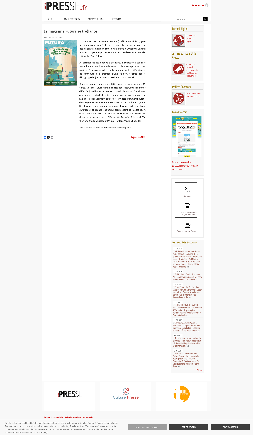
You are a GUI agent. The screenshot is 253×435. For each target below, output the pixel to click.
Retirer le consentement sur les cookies (79, 417)
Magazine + (117, 18)
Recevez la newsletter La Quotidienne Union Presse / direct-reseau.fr (185, 166)
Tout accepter (230, 427)
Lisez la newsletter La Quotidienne (188, 214)
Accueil (51, 18)
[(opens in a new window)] (126, 398)
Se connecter (198, 4)
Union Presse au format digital (191, 38)
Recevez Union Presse (187, 231)
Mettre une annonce (193, 93)
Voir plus (200, 370)
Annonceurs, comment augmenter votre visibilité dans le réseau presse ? (192, 70)
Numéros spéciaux (96, 18)
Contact (187, 196)
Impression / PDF (138, 137)
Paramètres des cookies (147, 427)
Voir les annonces (192, 96)
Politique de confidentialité (53, 417)
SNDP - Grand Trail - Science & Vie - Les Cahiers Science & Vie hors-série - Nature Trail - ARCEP (187, 277)
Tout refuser (189, 427)
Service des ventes (71, 18)
